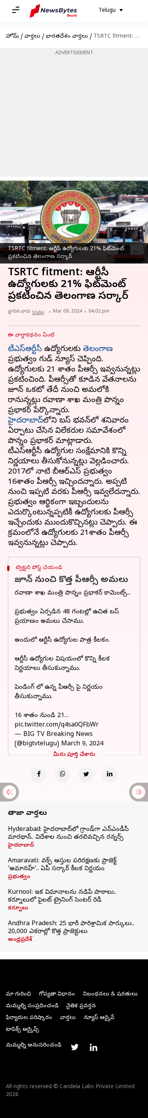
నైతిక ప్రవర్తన (81, 1006)
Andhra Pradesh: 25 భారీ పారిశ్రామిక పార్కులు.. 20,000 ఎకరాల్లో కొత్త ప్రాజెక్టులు (71, 928)
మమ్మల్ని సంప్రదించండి (32, 1006)
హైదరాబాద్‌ (25, 421)
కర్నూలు (18, 908)
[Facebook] (39, 775)
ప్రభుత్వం (19, 877)
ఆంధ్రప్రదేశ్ (20, 940)
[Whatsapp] (62, 775)
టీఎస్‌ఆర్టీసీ (25, 349)
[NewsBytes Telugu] (53, 11)
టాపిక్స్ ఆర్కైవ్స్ (22, 1030)
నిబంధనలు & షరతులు (110, 994)
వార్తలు (32, 36)
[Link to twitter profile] (74, 1047)
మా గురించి (18, 994)
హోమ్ (12, 36)
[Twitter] (86, 775)
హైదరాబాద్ (21, 845)
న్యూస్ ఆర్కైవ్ (99, 1018)
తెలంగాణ (98, 349)
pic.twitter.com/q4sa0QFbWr (57, 725)
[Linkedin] (110, 775)
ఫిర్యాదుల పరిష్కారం (29, 1018)
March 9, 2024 (82, 744)
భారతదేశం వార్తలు (67, 36)
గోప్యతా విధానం (57, 994)
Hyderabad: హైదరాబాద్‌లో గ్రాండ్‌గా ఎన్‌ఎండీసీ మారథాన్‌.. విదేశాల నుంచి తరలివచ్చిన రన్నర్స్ (68, 834)
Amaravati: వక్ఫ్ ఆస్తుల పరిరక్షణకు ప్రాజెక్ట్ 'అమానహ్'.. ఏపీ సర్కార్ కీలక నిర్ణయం (62, 865)
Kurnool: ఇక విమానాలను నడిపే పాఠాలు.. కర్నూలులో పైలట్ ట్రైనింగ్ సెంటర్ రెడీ (62, 896)
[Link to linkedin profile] (93, 1047)
